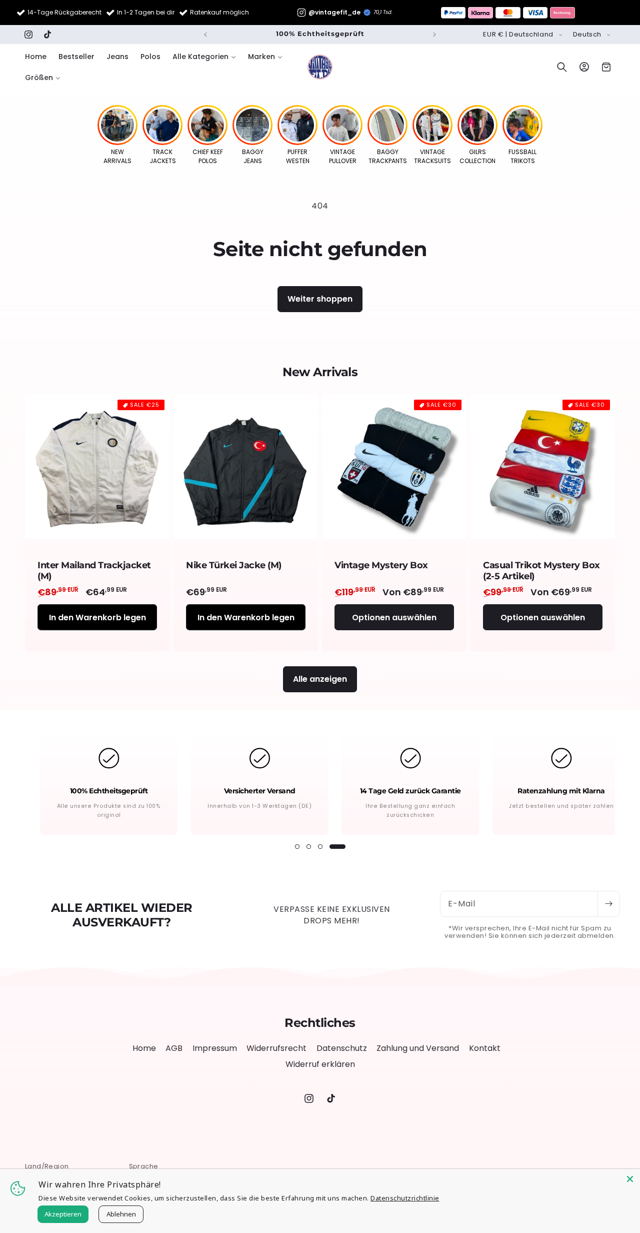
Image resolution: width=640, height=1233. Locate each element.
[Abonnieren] (609, 904)
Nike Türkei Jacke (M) (234, 565)
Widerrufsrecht (276, 1048)
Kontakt (484, 1048)
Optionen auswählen (394, 617)
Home (144, 1048)
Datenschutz (341, 1048)
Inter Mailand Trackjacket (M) (94, 571)
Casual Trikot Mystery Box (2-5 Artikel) (541, 571)
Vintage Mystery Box (381, 565)
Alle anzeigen (320, 679)
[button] (204, 56)
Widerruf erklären (320, 1064)
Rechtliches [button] (320, 1023)
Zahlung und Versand (417, 1048)
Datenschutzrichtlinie (405, 1197)
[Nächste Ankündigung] (434, 35)
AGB (174, 1048)
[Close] (630, 1179)
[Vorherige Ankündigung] (205, 35)
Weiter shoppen (320, 299)
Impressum (214, 1048)
